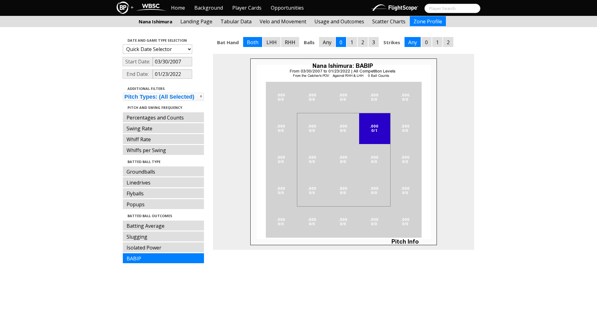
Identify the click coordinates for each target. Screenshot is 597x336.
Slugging (137, 236)
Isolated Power (144, 247)
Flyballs (135, 193)
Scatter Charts (388, 21)
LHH (271, 42)
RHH (290, 42)
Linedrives (138, 182)
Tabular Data (236, 21)
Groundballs (141, 171)
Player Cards (246, 7)
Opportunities (287, 7)
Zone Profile (428, 21)
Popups (136, 204)
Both (252, 42)
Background (208, 7)
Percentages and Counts (155, 117)
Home (178, 7)
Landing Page (196, 21)
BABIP (134, 258)
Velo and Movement (283, 21)
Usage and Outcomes (339, 21)
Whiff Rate (139, 139)
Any (327, 42)
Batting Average (145, 225)
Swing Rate (139, 128)
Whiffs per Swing (146, 150)
